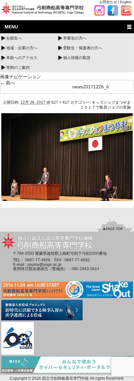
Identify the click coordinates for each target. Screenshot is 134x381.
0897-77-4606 (37, 260)
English (125, 2)
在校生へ (14, 38)
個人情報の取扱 (76, 58)
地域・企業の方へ (21, 48)
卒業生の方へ (75, 38)
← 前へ (7, 82)
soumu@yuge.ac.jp (44, 265)
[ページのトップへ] (115, 224)
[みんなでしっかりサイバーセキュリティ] (67, 365)
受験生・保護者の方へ (82, 48)
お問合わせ (108, 2)
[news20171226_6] (67, 157)
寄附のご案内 (18, 67)
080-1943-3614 (85, 269)
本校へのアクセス (21, 58)
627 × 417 (60, 102)
